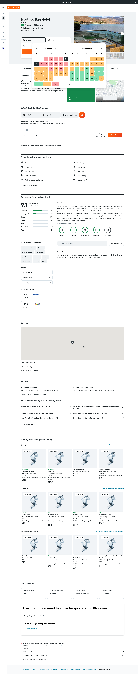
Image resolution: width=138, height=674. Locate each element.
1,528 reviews (38, 25)
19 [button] (65, 69)
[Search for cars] (3, 22)
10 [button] (56, 64)
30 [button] (51, 78)
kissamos (36, 261)
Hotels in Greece (52, 669)
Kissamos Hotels (92, 669)
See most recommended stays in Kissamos (110, 531)
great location (40, 252)
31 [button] (101, 78)
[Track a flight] (3, 37)
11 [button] (60, 64)
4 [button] (60, 59)
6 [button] (36, 64)
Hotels (33, 669)
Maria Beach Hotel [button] (28, 471)
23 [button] (51, 74)
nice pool (45, 257)
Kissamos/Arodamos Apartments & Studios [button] (110, 557)
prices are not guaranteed (61, 646)
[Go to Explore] (3, 32)
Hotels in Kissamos (31, 628)
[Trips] (3, 42)
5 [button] (65, 59)
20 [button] (37, 74)
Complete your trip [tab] (30, 616)
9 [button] (51, 64)
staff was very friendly (28, 248)
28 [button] (41, 78)
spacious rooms (26, 261)
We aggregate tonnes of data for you (36, 655)
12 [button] (65, 64)
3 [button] (101, 59)
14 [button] (41, 69)
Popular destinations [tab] (47, 616)
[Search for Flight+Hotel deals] (3, 27)
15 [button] (46, 69)
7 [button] (41, 64)
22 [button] (46, 74)
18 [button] (61, 69)
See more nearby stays (116, 445)
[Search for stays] (3, 18)
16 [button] (51, 69)
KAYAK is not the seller (31, 652)
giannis (44, 261)
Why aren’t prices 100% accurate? (35, 659)
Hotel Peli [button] (51, 471)
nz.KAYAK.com (25, 669)
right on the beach (27, 252)
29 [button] (46, 78)
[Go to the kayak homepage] (13, 7)
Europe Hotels (41, 669)
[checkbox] (31, 296)
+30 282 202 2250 (27, 30)
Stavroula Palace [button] (78, 469)
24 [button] (56, 74)
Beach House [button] (26, 556)
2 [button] (51, 59)
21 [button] (41, 74)
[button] (136, 2)
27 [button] (36, 78)
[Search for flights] (3, 14)
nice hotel (41, 248)
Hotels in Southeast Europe (77, 669)
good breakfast (26, 257)
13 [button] (36, 69)
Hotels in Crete (63, 669)
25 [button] (61, 74)
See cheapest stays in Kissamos (113, 488)
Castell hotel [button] (26, 515)
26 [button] (66, 74)
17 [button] (56, 69)
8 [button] (46, 64)
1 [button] (46, 59)
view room (37, 257)
